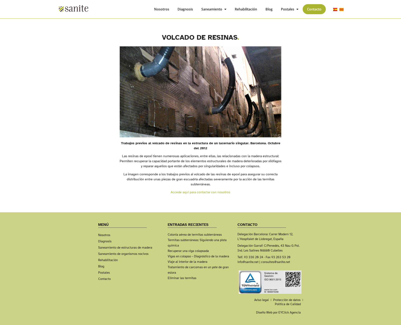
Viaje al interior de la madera (187, 262)
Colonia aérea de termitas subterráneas (195, 234)
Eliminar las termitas (182, 278)
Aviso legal (261, 300)
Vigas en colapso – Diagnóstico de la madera (198, 256)
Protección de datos (287, 300)
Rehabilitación (246, 9)
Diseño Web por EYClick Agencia (278, 312)
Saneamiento (211, 9)
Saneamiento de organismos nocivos (123, 254)
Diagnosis (185, 9)
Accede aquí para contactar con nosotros (200, 192)
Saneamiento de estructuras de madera (125, 247)
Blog (269, 9)
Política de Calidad (288, 304)
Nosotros (161, 9)
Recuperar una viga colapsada (188, 251)
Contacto (314, 9)
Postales (287, 9)
